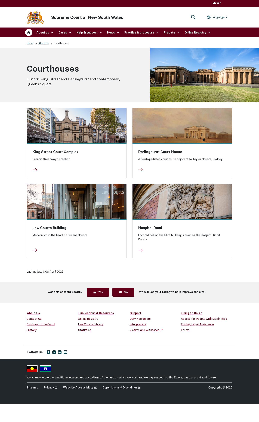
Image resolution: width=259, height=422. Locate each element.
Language (218, 17)
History (32, 330)
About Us (33, 313)
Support (135, 313)
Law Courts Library (90, 324)
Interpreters (138, 324)
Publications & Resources (96, 313)
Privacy (50, 387)
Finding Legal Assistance (197, 324)
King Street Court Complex (55, 152)
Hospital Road (150, 228)
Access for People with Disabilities (204, 318)
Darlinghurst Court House (160, 152)
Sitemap (32, 387)
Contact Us (34, 318)
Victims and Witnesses (147, 330)
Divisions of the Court (41, 324)
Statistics (84, 330)
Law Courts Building (49, 228)
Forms (185, 330)
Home (30, 43)
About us (43, 43)
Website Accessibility (80, 387)
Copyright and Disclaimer (122, 387)
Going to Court (191, 313)
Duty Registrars (140, 318)
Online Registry (88, 318)
